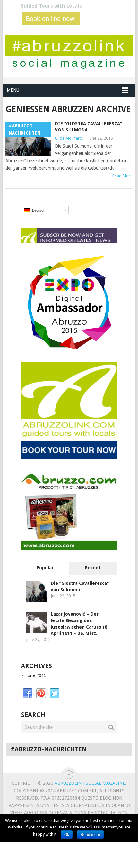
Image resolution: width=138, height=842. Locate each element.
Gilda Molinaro (68, 138)
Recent (93, 567)
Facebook (27, 693)
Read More (122, 175)
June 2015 (36, 675)
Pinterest (41, 693)
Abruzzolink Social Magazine (90, 783)
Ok (66, 834)
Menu (13, 90)
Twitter (54, 693)
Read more (90, 834)
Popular (45, 567)
